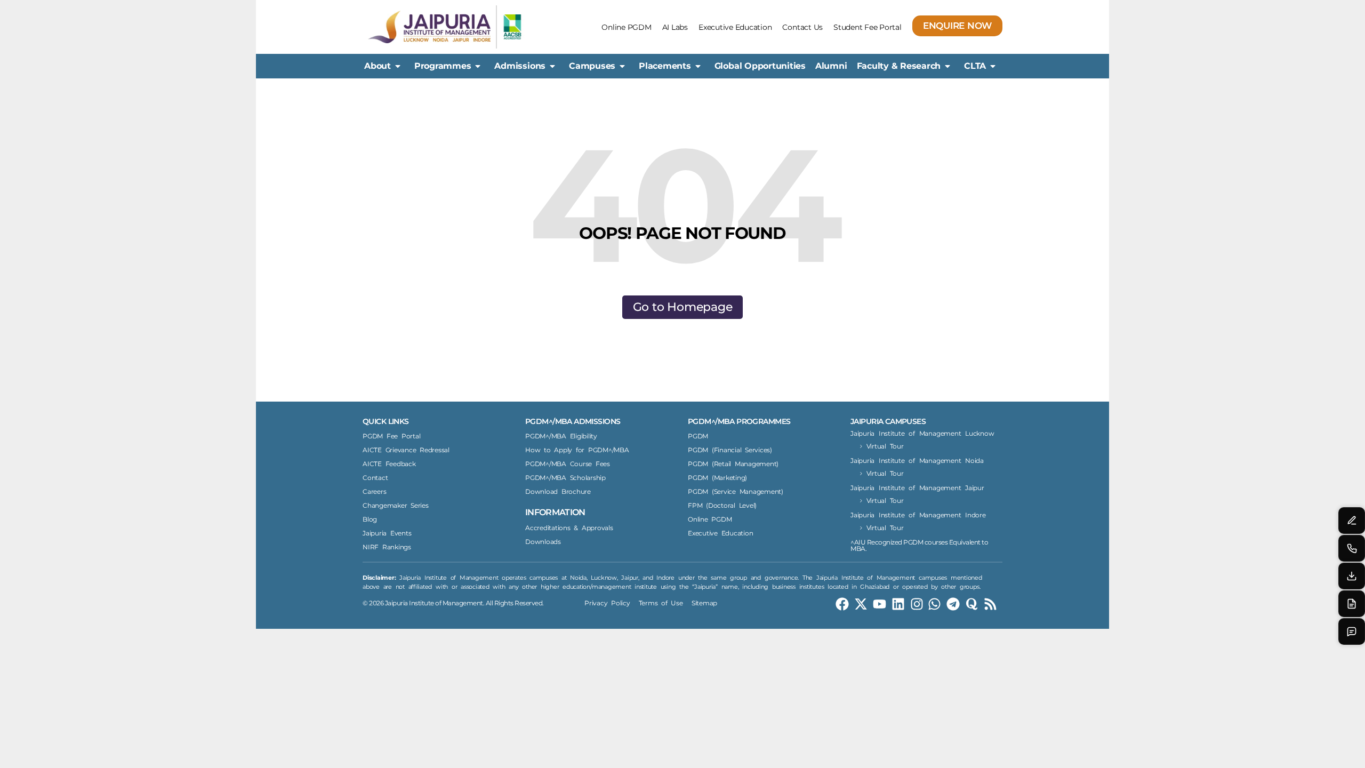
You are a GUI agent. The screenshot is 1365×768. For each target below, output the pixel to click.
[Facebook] (842, 604)
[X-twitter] (861, 604)
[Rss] (990, 604)
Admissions (519, 66)
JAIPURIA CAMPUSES (888, 421)
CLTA (975, 66)
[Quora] (971, 604)
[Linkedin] (898, 604)
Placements (665, 66)
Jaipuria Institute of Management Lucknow (922, 433)
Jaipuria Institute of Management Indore (918, 515)
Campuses (592, 66)
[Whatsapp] (934, 604)
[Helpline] (1351, 548)
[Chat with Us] (1351, 631)
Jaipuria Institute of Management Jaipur (917, 488)
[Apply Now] (1351, 603)
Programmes (442, 66)
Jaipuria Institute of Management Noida (917, 461)
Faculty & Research (899, 66)
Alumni (831, 66)
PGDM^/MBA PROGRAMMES (739, 421)
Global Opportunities (760, 66)
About (377, 66)
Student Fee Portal (867, 27)
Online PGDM (626, 27)
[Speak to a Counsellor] (1351, 520)
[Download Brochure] (1351, 576)
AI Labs (675, 27)
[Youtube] (879, 604)
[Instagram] (917, 604)
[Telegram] (953, 604)
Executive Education (735, 27)
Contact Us (802, 27)
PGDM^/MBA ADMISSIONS (572, 421)
